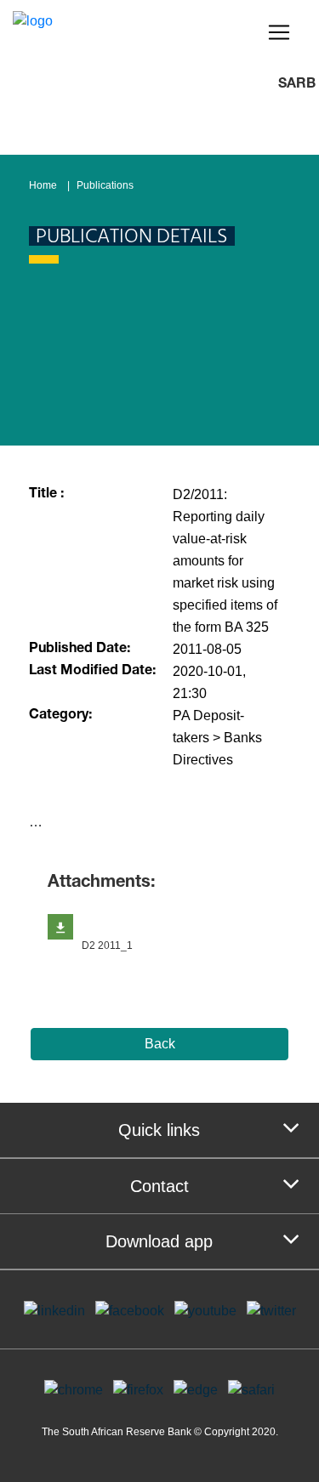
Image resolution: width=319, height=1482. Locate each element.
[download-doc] (60, 927)
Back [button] (160, 1043)
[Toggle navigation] (279, 32)
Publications (105, 185)
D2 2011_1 (107, 945)
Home (43, 185)
